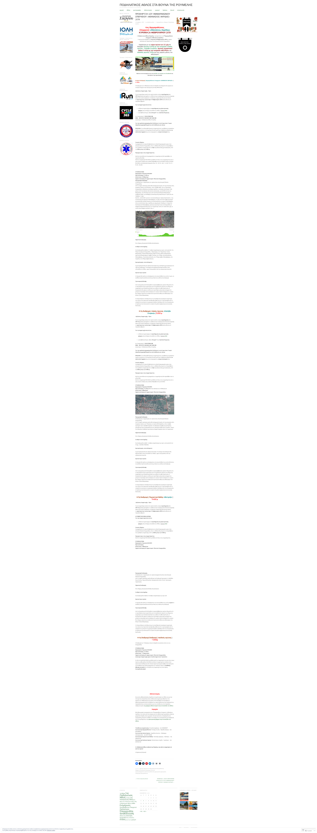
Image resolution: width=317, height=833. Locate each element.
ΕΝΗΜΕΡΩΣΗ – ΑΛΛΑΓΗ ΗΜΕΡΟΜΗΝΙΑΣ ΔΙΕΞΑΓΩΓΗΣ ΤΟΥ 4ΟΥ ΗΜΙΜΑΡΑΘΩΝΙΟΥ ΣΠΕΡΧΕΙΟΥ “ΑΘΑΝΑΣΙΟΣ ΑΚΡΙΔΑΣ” (165, 780)
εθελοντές (152, 771)
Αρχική (122, 10)
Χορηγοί (157, 10)
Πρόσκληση (142, 770)
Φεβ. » (144, 811)
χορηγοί (133, 819)
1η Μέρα (122, 793)
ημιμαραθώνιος (144, 773)
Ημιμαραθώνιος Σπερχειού (162, 22)
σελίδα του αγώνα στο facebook (162, 73)
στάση (122, 819)
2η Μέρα (128, 798)
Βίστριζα (155, 768)
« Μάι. (141, 811)
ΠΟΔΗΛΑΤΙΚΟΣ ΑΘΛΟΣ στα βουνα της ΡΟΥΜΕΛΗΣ (156, 5)
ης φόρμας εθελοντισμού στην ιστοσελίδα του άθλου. (159, 705)
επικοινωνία (180, 10)
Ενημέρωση (125, 805)
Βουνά (172, 10)
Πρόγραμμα (148, 770)
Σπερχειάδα (141, 771)
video (133, 803)
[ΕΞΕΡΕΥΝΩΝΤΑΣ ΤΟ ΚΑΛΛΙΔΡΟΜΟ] (193, 796)
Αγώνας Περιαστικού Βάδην (146, 768)
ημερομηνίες (157, 771)
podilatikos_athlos (150, 22)
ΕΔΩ (166, 110)
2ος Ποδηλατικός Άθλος (127, 799)
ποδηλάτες (131, 817)
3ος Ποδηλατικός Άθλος (128, 801)
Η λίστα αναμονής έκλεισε (141, 778)
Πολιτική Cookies (51, 830)
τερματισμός (128, 819)
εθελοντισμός (148, 10)
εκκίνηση (129, 816)
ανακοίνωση (147, 771)
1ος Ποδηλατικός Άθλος (126, 795)
